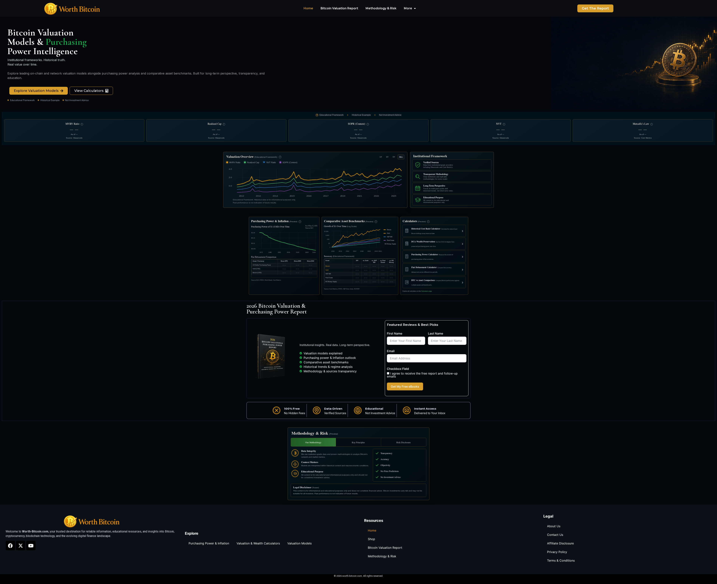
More (408, 8)
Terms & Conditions (561, 560)
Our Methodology (313, 442)
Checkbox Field (398, 369)
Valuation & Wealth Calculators (258, 543)
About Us (553, 526)
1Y (381, 157)
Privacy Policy (557, 552)
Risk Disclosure (403, 442)
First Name (394, 333)
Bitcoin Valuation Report (339, 8)
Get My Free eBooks (405, 386)
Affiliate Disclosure (560, 543)
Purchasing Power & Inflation (209, 543)
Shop (371, 539)
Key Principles (358, 442)
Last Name (435, 333)
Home (308, 8)
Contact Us (555, 535)
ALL (401, 157)
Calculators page (426, 291)
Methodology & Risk (381, 8)
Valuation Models (299, 543)
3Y (387, 157)
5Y (394, 157)
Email (391, 351)
